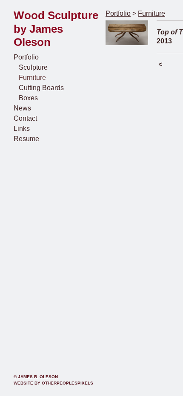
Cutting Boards (41, 87)
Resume (26, 138)
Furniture (32, 77)
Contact (25, 118)
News (22, 108)
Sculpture (33, 67)
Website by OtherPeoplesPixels (53, 383)
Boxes (28, 98)
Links (22, 128)
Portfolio (26, 57)
